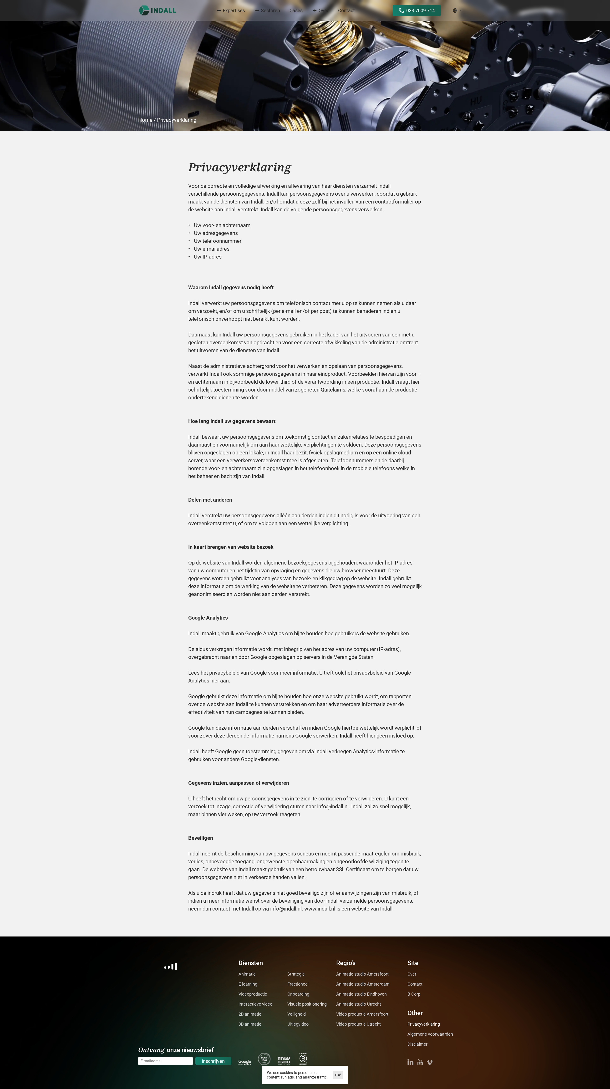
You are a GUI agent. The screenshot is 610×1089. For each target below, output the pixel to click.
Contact (346, 10)
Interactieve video (255, 1004)
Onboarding (298, 994)
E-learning (248, 984)
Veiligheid (296, 1014)
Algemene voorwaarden (430, 1034)
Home (145, 120)
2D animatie (250, 1014)
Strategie (296, 974)
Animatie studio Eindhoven (361, 994)
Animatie (247, 974)
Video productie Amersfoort (362, 1014)
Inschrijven (213, 1061)
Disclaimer (417, 1044)
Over (411, 974)
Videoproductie (253, 994)
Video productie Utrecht (358, 1024)
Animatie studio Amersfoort (362, 974)
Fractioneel (298, 984)
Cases (296, 10)
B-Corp (413, 994)
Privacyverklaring (176, 120)
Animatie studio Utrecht (358, 1004)
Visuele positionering (307, 1004)
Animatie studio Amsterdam (363, 984)
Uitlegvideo (298, 1024)
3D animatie (250, 1024)
